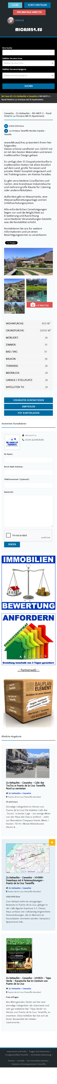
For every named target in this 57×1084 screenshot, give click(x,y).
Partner (11, 1061)
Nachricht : (9, 492)
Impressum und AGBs (16, 1051)
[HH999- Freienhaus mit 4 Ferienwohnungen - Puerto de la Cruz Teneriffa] (28, 858)
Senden (12, 544)
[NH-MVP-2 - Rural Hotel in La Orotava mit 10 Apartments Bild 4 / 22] (36, 296)
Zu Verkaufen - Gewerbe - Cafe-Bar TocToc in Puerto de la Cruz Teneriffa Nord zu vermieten (25, 785)
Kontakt (21, 1061)
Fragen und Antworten (39, 1051)
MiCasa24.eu (30, 435)
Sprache (18, 20)
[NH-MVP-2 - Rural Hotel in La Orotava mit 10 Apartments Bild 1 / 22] (14, 284)
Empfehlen (28, 406)
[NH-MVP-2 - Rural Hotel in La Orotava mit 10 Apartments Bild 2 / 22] (36, 284)
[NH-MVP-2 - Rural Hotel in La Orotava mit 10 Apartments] (28, 261)
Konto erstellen (37, 5)
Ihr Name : (8, 454)
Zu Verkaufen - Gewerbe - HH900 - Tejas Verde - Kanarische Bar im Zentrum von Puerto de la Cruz (28, 981)
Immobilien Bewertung (41, 1055)
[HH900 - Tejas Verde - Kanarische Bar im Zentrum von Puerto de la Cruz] (28, 955)
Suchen (29, 86)
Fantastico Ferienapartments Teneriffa (28, 1064)
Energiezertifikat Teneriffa (16, 1055)
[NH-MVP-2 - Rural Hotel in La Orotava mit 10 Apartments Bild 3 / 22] (14, 296)
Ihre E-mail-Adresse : (13, 467)
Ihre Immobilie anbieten (29, 12)
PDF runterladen (28, 413)
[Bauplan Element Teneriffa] (28, 701)
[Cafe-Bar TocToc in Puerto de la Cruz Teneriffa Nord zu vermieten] (28, 763)
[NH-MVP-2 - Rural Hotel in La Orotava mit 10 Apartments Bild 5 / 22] (14, 308)
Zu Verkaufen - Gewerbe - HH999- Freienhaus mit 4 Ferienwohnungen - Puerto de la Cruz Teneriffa (25, 880)
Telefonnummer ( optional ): (17, 479)
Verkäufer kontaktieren (28, 400)
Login (15, 5)
